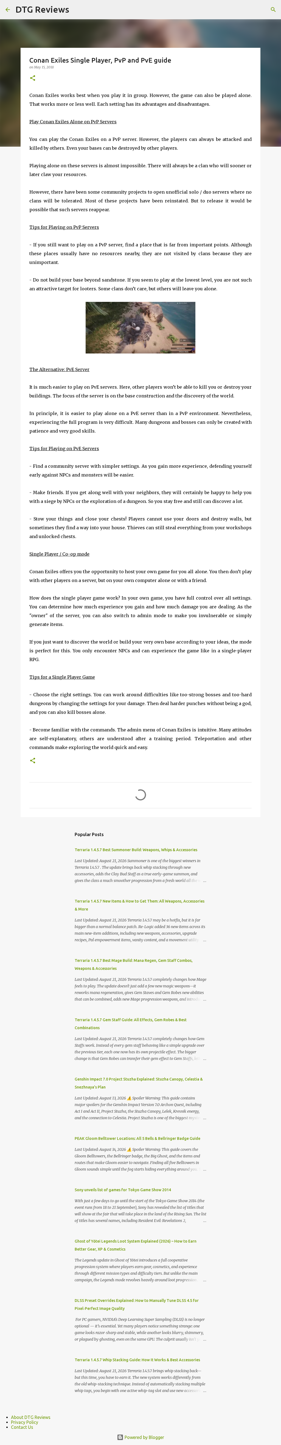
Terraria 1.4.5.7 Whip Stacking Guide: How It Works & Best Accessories (137, 1360)
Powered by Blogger (143, 1437)
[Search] (273, 9)
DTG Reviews (42, 9)
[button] (32, 78)
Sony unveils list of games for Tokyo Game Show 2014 (123, 1190)
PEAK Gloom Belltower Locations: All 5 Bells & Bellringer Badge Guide (137, 1138)
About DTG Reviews (30, 1417)
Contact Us (22, 1427)
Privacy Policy (24, 1422)
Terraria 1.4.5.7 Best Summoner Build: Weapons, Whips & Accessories (136, 850)
